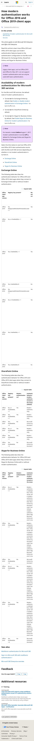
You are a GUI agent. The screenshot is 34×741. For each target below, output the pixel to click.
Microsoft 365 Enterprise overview (12, 661)
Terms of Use (23, 736)
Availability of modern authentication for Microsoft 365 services (17, 34)
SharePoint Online (11, 162)
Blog (25, 731)
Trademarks (4, 738)
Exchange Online (10, 158)
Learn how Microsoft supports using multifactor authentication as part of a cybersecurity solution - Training (16, 693)
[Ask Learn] (28, 6)
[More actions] (31, 6)
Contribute (4, 733)
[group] (17, 279)
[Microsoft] (17, 2)
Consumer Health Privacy (8, 736)
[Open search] (26, 2)
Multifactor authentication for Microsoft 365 (16, 651)
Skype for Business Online (13, 166)
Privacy (12, 733)
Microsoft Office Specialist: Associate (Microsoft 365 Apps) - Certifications (17, 705)
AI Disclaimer (5, 731)
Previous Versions (16, 731)
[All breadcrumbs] (2, 6)
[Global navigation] (1, 2)
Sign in (31, 2)
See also (5, 38)
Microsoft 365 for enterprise (14, 6)
